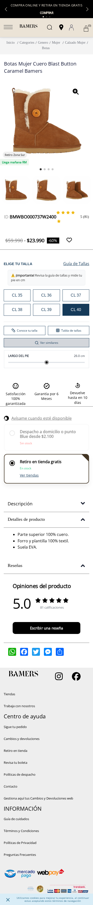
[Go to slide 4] (53, 169)
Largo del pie (18, 356)
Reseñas (15, 565)
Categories (27, 42)
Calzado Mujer (75, 42)
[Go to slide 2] (45, 169)
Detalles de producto (26, 519)
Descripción (20, 504)
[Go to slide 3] (49, 169)
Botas (46, 48)
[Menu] (8, 27)
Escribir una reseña (46, 628)
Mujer (56, 42)
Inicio (10, 42)
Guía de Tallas (76, 263)
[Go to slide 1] (41, 169)
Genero (43, 42)
